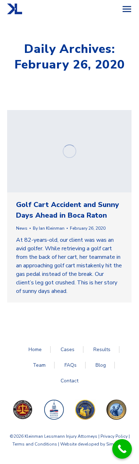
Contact (69, 380)
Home (35, 349)
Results (101, 349)
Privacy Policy (114, 436)
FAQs (71, 365)
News (21, 228)
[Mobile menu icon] (127, 9)
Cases (67, 349)
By (49, 228)
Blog (101, 365)
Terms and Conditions (34, 444)
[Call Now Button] (122, 449)
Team (39, 365)
